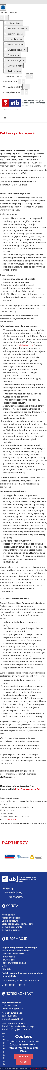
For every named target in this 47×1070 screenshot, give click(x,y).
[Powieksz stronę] (31, 76)
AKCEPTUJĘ (23, 1056)
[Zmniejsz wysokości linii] (24, 86)
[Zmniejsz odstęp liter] (22, 92)
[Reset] (2, 18)
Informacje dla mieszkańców (16, 950)
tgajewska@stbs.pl (23, 1029)
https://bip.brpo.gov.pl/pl (27, 789)
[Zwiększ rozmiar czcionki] (23, 81)
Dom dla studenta (11, 930)
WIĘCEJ (23, 1062)
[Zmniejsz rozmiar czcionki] (19, 81)
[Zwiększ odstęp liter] (26, 92)
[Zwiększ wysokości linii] (27, 86)
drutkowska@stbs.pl (24, 1026)
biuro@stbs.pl (12, 819)
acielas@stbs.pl (25, 345)
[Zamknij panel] (7, 18)
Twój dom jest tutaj (38, 1068)
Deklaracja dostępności (13, 984)
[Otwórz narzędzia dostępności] (3, 7)
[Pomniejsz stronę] (27, 76)
